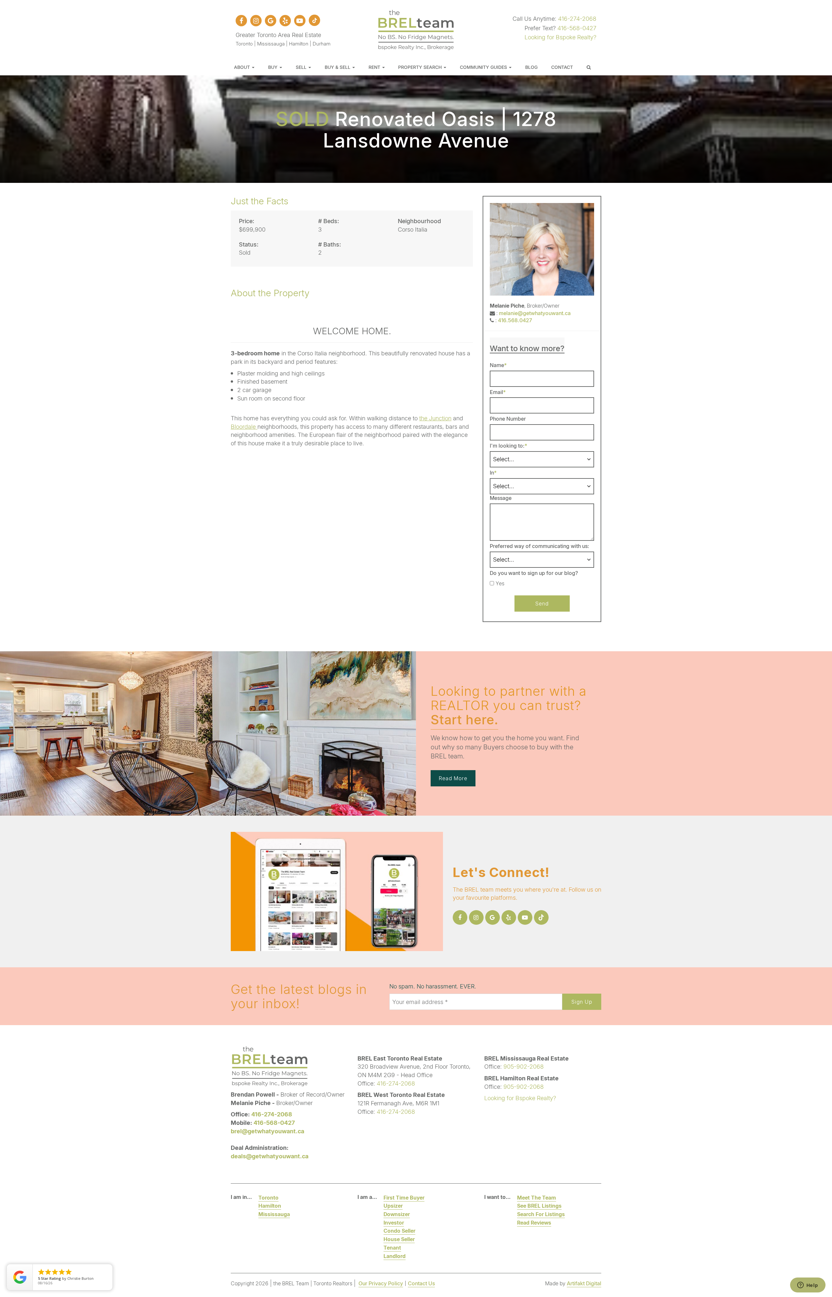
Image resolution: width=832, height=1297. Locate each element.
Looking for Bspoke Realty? (560, 37)
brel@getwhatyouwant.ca (267, 1131)
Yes (500, 583)
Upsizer (393, 1205)
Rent (375, 67)
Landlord (395, 1256)
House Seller (399, 1239)
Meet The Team (536, 1197)
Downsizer (397, 1214)
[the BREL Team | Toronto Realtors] (416, 29)
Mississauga (274, 1214)
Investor (394, 1222)
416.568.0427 (515, 320)
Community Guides (484, 67)
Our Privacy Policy (380, 1283)
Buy (273, 67)
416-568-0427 (576, 28)
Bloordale (244, 426)
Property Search (420, 67)
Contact (562, 67)
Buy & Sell (338, 67)
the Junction (435, 418)
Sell (302, 67)
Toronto (268, 1197)
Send (542, 603)
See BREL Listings (539, 1205)
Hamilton (269, 1205)
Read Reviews (534, 1222)
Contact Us (421, 1283)
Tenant (392, 1247)
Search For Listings (541, 1214)
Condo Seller (399, 1230)
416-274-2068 (577, 18)
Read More (453, 778)
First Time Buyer (404, 1197)
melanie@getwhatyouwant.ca (535, 313)
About (242, 67)
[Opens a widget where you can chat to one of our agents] (808, 1286)
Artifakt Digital (584, 1283)
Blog (531, 67)
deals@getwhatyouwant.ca (269, 1156)
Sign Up (581, 1001)
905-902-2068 (523, 1066)
